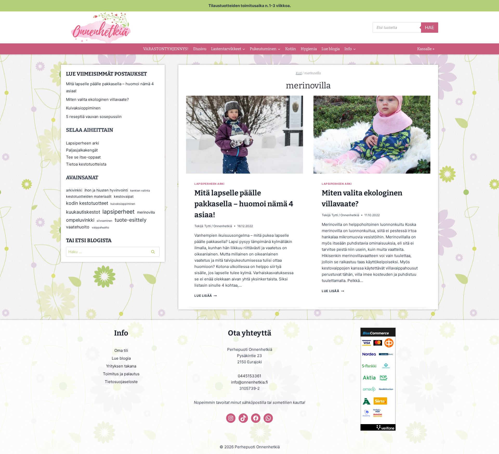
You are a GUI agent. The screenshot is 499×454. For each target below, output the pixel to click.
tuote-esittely (131, 220)
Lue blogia (330, 49)
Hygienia (309, 49)
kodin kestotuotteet (87, 203)
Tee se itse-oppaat (83, 157)
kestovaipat (124, 196)
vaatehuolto (77, 226)
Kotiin (290, 49)
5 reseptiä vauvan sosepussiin (94, 116)
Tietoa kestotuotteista (86, 164)
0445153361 (249, 375)
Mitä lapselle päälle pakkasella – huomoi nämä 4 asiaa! (243, 204)
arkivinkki (74, 190)
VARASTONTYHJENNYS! (165, 49)
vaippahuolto (100, 227)
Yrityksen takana (121, 366)
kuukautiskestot (83, 212)
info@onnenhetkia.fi (249, 382)
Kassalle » (425, 49)
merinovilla (146, 212)
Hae (429, 27)
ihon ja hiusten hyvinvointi (106, 190)
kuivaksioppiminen (122, 204)
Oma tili (121, 350)
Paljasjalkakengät (82, 150)
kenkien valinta (140, 190)
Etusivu (199, 49)
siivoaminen (104, 220)
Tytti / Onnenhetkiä (218, 226)
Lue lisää (205, 296)
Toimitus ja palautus (121, 373)
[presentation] (244, 135)
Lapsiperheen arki (209, 184)
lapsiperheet (118, 211)
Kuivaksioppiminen (83, 108)
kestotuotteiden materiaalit (88, 196)
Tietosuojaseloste (121, 381)
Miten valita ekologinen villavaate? (97, 99)
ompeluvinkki (80, 220)
